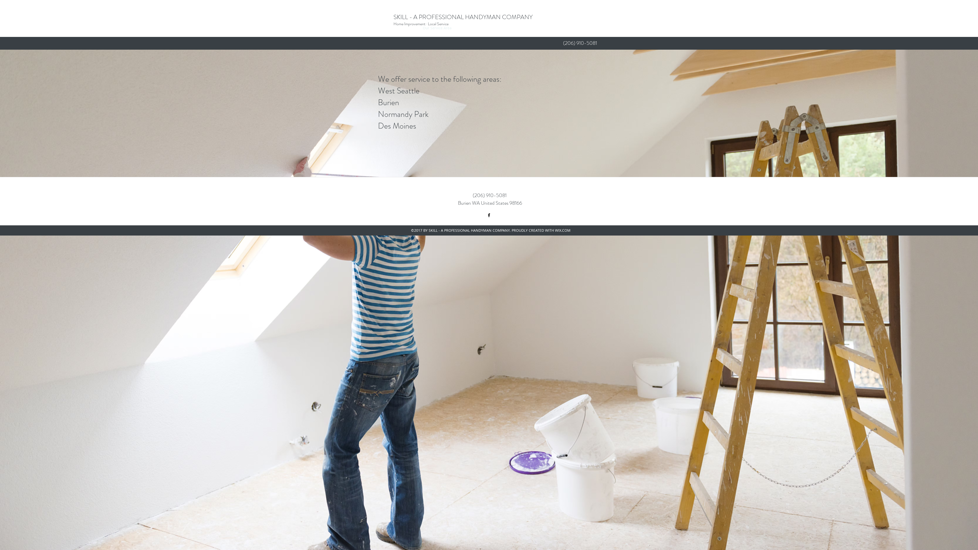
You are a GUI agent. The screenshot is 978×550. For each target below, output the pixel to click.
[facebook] (489, 215)
